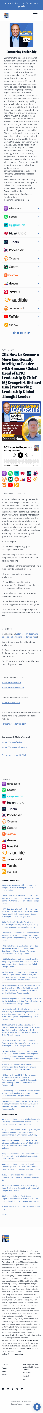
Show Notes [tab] (9, 493)
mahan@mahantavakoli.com (13, 1354)
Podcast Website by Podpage (20, 1404)
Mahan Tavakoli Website (13, 742)
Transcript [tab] (20, 493)
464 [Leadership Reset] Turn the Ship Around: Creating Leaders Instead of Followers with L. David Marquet (20, 1156)
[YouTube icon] (8, 1389)
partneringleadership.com (12, 1335)
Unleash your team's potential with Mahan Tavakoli (31, 1367)
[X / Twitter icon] (22, 1389)
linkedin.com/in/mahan (28, 1348)
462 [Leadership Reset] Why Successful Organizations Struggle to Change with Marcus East (20, 1177)
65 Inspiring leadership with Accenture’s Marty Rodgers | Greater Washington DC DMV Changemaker (20, 887)
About (4, 1371)
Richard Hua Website (11, 682)
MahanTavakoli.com (11, 702)
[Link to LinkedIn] (22, 332)
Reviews (5, 1374)
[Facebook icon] (3, 1389)
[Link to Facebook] (14, 332)
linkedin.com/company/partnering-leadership (20, 1340)
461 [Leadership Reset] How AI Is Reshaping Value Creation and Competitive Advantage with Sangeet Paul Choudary (21, 1188)
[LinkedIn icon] (12, 1389)
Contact (26, 1376)
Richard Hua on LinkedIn (13, 687)
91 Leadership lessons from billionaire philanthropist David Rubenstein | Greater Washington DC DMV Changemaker (19, 1067)
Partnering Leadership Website (16, 755)
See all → (5, 1215)
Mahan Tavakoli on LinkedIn (14, 747)
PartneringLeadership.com (14, 724)
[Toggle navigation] (35, 15)
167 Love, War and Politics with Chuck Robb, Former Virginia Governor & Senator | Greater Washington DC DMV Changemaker (20, 1043)
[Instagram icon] (17, 1389)
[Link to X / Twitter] (28, 332)
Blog (24, 1379)
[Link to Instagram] (25, 332)
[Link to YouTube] (18, 332)
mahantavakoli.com (17, 1346)
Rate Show (27, 1372)
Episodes (5, 1365)
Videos (4, 1368)
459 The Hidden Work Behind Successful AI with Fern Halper (21, 1208)
